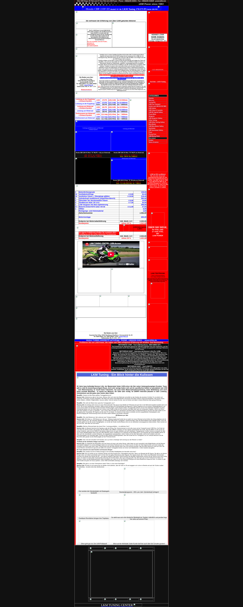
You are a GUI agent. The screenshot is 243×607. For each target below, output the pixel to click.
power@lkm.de (88, 85)
